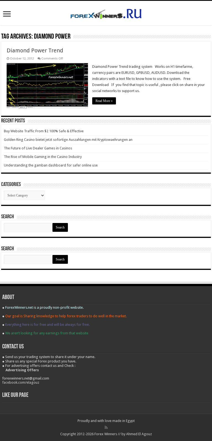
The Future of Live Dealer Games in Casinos (38, 148)
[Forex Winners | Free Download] (106, 13)
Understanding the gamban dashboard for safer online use (51, 165)
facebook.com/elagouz (20, 382)
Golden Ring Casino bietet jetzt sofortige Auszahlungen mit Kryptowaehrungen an (68, 140)
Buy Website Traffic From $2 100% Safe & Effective (44, 131)
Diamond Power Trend (35, 50)
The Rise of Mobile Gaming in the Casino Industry (43, 157)
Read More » (104, 101)
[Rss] (106, 427)
